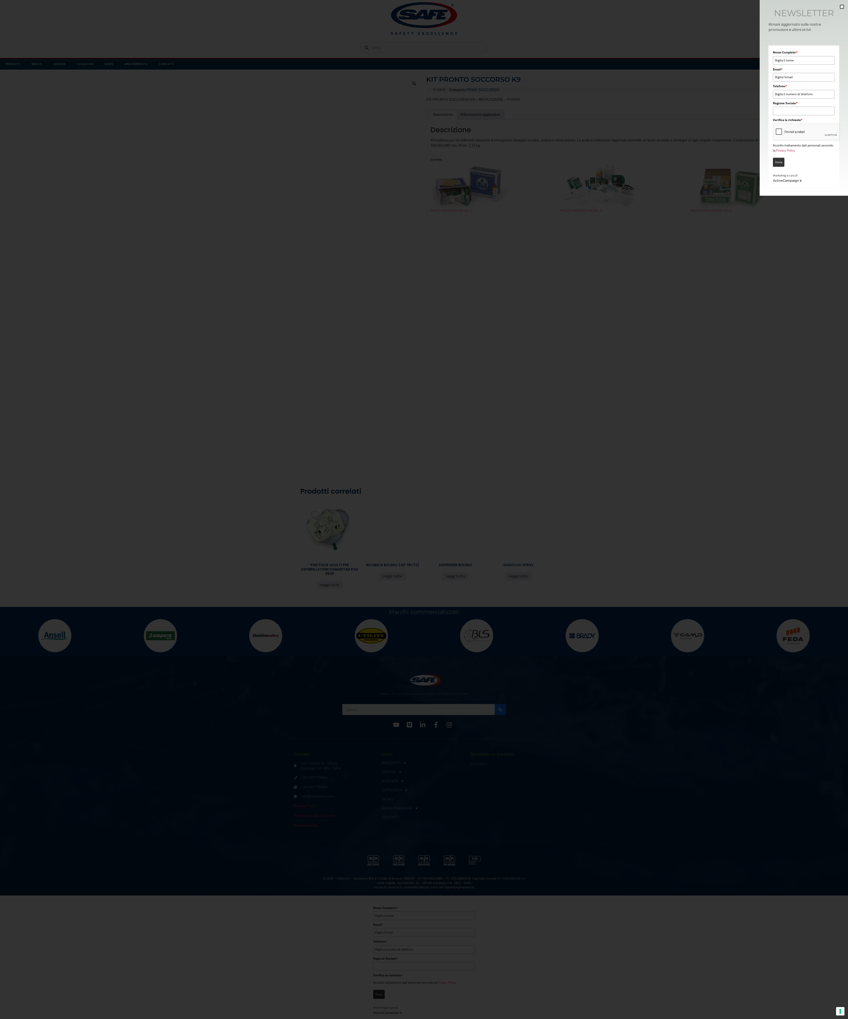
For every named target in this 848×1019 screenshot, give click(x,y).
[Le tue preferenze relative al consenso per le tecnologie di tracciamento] (840, 1011)
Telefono (780, 86)
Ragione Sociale (785, 103)
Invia (778, 162)
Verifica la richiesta (788, 120)
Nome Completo (785, 52)
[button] (842, 6)
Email (778, 69)
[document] (424, 509)
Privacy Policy (785, 150)
